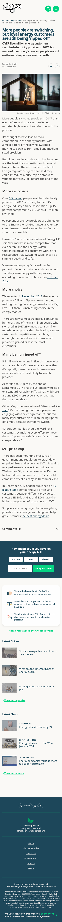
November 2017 (32, 296)
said (5, 410)
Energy (12, 20)
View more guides (14, 700)
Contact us (31, 853)
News (19, 20)
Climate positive (31, 825)
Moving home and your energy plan (36, 688)
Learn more (47, 913)
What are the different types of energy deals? (36, 670)
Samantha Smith (9, 64)
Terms (31, 868)
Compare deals (43, 568)
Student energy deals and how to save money (38, 653)
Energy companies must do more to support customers (38, 762)
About (31, 843)
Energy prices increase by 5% (35, 727)
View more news (14, 773)
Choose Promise (31, 848)
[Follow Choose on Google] (50, 65)
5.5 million (15, 198)
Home (5, 20)
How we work (31, 858)
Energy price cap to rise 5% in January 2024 (36, 745)
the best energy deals (35, 516)
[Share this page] (57, 65)
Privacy (31, 863)
